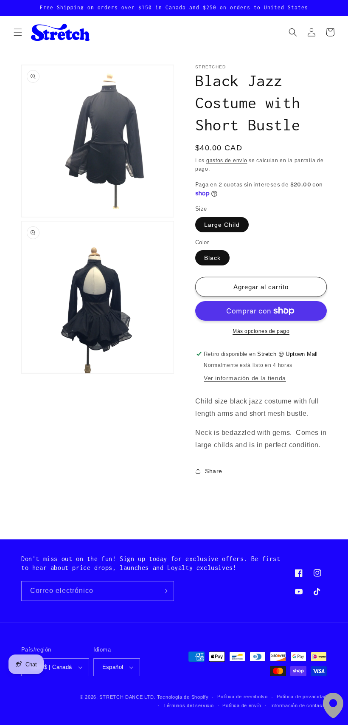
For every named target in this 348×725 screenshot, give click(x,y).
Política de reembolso (242, 696)
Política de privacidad (302, 696)
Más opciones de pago (261, 331)
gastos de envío (226, 161)
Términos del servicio (188, 705)
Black (212, 257)
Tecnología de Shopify (183, 697)
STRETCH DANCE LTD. (127, 697)
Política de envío (241, 705)
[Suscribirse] (164, 591)
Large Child (222, 224)
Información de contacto (298, 705)
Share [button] (213, 471)
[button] (17, 32)
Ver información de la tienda (245, 378)
